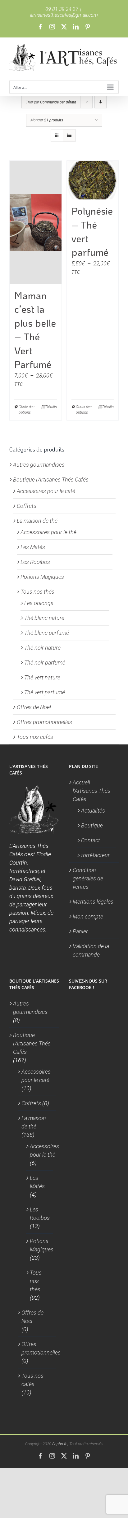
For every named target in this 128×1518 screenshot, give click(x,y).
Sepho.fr (59, 1444)
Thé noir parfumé (44, 662)
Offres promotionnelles (44, 722)
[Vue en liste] (69, 135)
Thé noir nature (42, 647)
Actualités (93, 810)
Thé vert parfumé (44, 692)
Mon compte (88, 916)
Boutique (92, 825)
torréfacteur (95, 855)
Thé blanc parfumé (46, 633)
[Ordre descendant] (100, 102)
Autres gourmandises (39, 464)
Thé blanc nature (44, 618)
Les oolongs (38, 603)
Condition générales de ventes (88, 878)
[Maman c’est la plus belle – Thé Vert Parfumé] (36, 222)
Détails (51, 407)
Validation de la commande (91, 950)
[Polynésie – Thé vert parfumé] (93, 180)
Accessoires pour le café (46, 491)
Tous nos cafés (35, 737)
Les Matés (33, 547)
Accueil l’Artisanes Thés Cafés (91, 790)
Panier (80, 931)
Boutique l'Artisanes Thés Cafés (51, 479)
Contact (90, 840)
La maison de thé (37, 520)
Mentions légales (93, 901)
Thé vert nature (42, 677)
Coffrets (26, 506)
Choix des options (26, 410)
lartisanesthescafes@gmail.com (64, 15)
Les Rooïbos (35, 562)
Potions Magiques (42, 577)
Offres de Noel (34, 707)
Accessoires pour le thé (48, 532)
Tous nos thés (37, 591)
